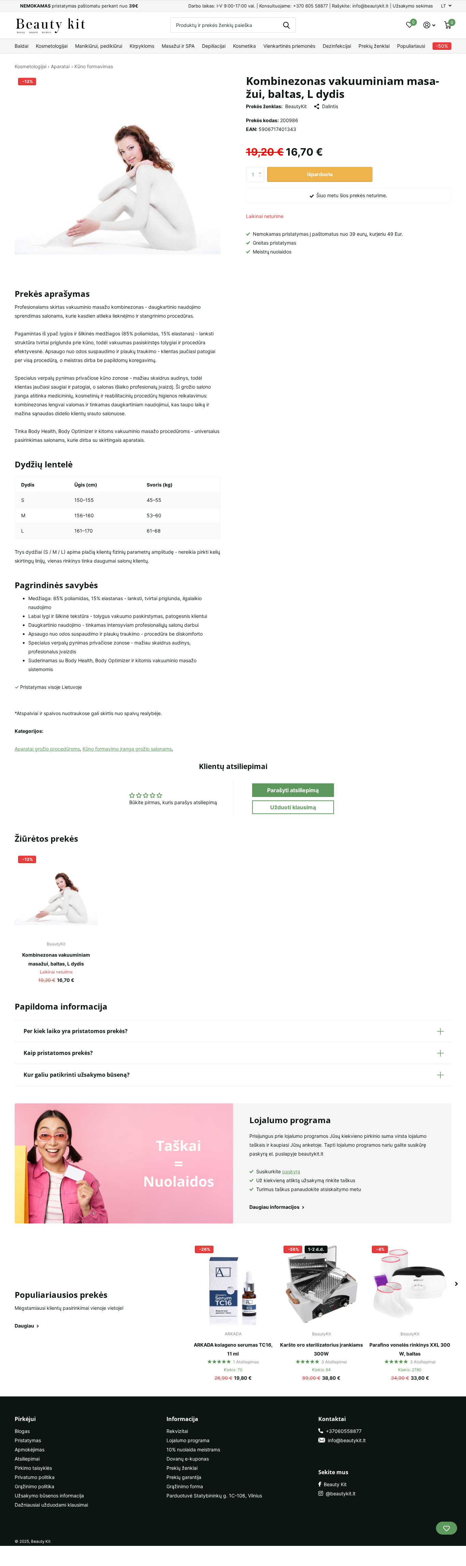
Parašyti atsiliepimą (293, 790)
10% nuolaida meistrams (193, 1449)
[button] (262, 168)
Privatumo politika (35, 1477)
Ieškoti (286, 25)
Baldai (21, 46)
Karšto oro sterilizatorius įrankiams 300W (321, 1349)
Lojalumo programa (187, 1440)
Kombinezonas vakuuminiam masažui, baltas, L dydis (56, 959)
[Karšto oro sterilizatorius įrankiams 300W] (321, 1283)
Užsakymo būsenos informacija (49, 1495)
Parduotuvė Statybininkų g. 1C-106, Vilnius (214, 1495)
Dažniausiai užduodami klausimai (51, 1505)
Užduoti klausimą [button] (293, 807)
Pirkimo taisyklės (33, 1468)
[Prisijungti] (429, 25)
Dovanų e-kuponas (187, 1459)
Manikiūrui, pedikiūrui (98, 46)
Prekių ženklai (374, 46)
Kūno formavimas (93, 66)
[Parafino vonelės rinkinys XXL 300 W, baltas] (409, 1283)
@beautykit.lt (339, 1493)
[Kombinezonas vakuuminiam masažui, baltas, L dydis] (56, 893)
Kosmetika (244, 46)
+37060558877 (342, 1431)
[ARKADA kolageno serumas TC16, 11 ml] (232, 1283)
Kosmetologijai (52, 46)
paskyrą (291, 1171)
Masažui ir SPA (178, 46)
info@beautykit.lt (345, 1440)
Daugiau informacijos (275, 1207)
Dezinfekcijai (337, 46)
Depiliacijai (213, 46)
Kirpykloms (142, 46)
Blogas (22, 1431)
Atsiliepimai (27, 1459)
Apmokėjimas (29, 1449)
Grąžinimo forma (184, 1486)
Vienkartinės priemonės (289, 46)
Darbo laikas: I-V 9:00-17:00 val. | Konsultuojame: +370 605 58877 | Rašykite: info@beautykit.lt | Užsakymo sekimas (310, 6)
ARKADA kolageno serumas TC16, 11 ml (233, 1349)
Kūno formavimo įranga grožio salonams (127, 749)
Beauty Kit (334, 1484)
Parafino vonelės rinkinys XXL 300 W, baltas (409, 1349)
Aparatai (60, 66)
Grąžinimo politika (34, 1486)
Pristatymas (28, 1440)
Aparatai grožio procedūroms (47, 749)
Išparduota (320, 174)
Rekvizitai (177, 1431)
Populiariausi (411, 46)
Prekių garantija (183, 1477)
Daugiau (25, 1326)
